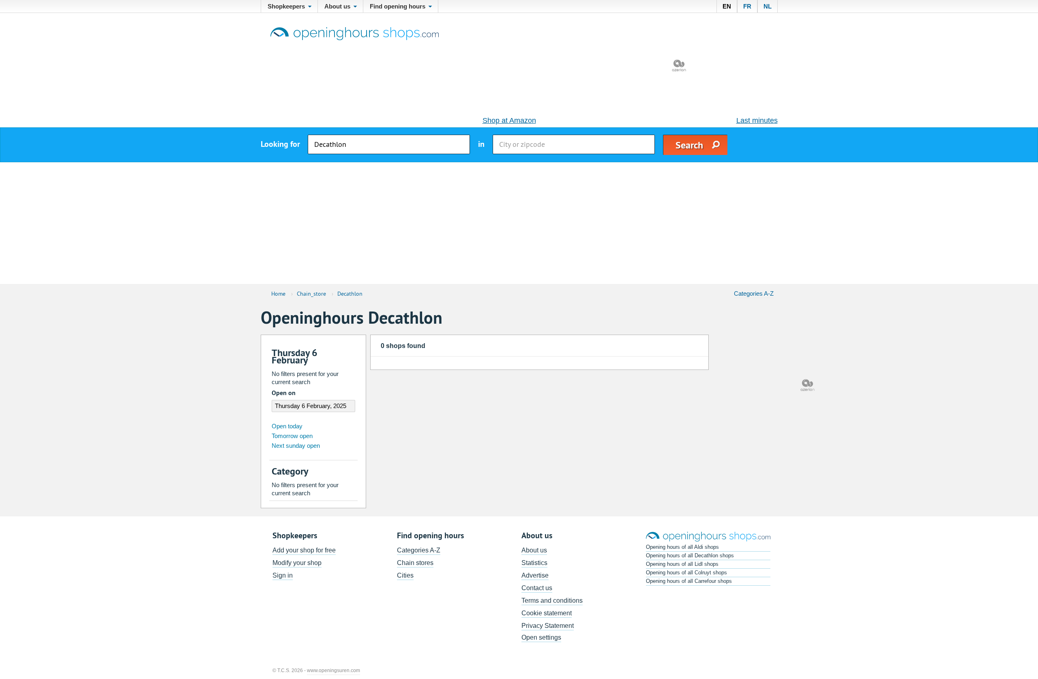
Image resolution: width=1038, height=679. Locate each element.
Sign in (282, 575)
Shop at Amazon (509, 120)
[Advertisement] (519, 223)
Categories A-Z (754, 293)
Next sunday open (296, 445)
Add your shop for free (304, 550)
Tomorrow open (292, 435)
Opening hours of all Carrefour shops (689, 581)
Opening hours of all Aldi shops (682, 547)
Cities (405, 575)
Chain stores (415, 562)
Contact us (536, 587)
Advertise (535, 575)
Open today (287, 426)
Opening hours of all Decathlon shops (690, 555)
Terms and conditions (552, 600)
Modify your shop (297, 562)
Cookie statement (546, 613)
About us (534, 550)
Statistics (534, 562)
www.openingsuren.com (333, 670)
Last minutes (757, 120)
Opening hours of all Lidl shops (682, 564)
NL (767, 6)
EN (727, 6)
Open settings (541, 637)
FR (747, 6)
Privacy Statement (547, 625)
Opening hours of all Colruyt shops (686, 572)
